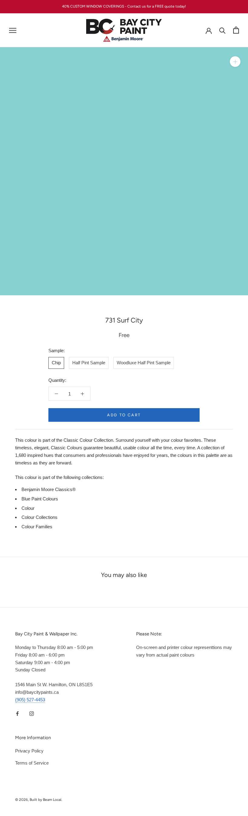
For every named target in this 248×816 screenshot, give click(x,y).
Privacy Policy (29, 750)
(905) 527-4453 (30, 699)
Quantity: (57, 380)
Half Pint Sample (88, 362)
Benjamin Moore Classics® (48, 489)
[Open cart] (236, 30)
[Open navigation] (12, 30)
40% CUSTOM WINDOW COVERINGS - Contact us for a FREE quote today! (124, 6)
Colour (27, 508)
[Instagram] (31, 713)
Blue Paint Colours (39, 498)
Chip (56, 362)
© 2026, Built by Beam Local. (38, 800)
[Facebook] (17, 713)
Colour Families (36, 526)
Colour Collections (39, 517)
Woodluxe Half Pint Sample (144, 362)
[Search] (222, 30)
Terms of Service (32, 762)
